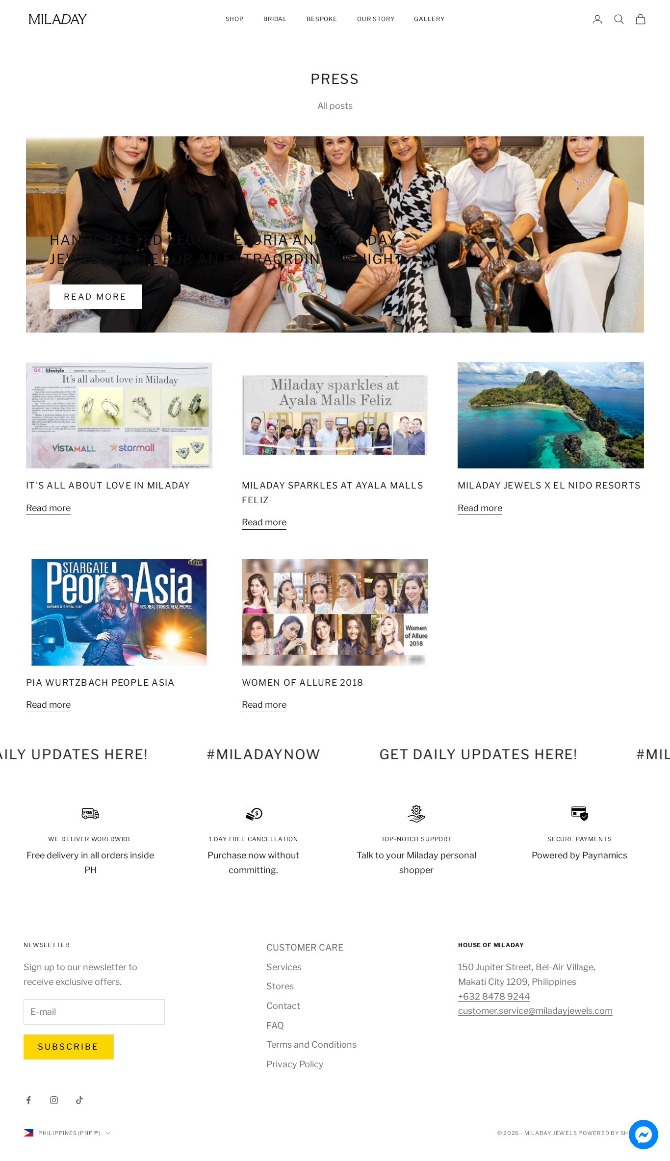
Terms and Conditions (311, 1044)
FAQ (275, 1025)
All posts (335, 106)
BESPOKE (322, 19)
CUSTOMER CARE (304, 947)
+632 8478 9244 (494, 996)
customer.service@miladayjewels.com (535, 1011)
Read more (96, 297)
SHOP (235, 19)
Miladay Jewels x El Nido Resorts (549, 485)
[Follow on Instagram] (54, 1100)
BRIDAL (275, 19)
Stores (280, 986)
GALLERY (429, 19)
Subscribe (69, 1047)
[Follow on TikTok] (79, 1100)
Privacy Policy (295, 1064)
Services (284, 967)
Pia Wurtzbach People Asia (100, 682)
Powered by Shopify (612, 1133)
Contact (283, 1006)
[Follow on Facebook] (28, 1100)
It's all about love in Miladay (108, 485)
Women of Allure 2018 (302, 682)
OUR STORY (376, 19)
